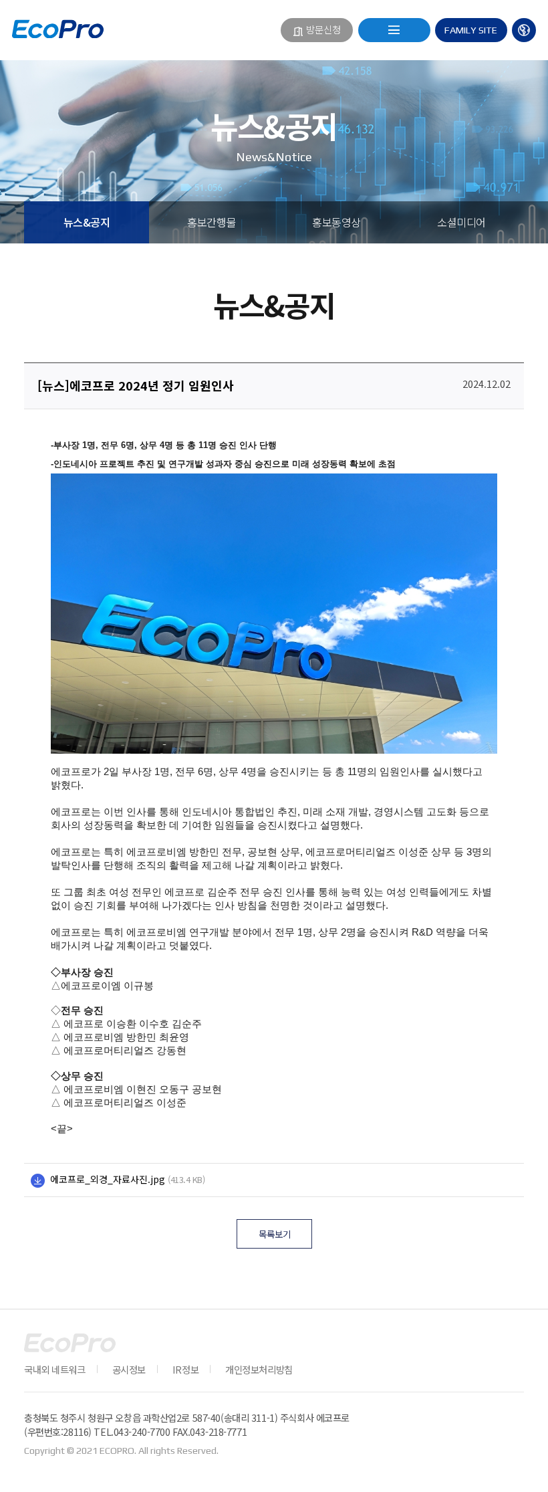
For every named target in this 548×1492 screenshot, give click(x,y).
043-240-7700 (142, 1431)
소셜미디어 (461, 222)
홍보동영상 (336, 222)
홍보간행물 (211, 222)
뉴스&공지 (86, 222)
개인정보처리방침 (259, 1369)
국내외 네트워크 (55, 1369)
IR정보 (185, 1369)
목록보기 (275, 1234)
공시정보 (129, 1369)
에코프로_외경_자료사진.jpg (107, 1179)
